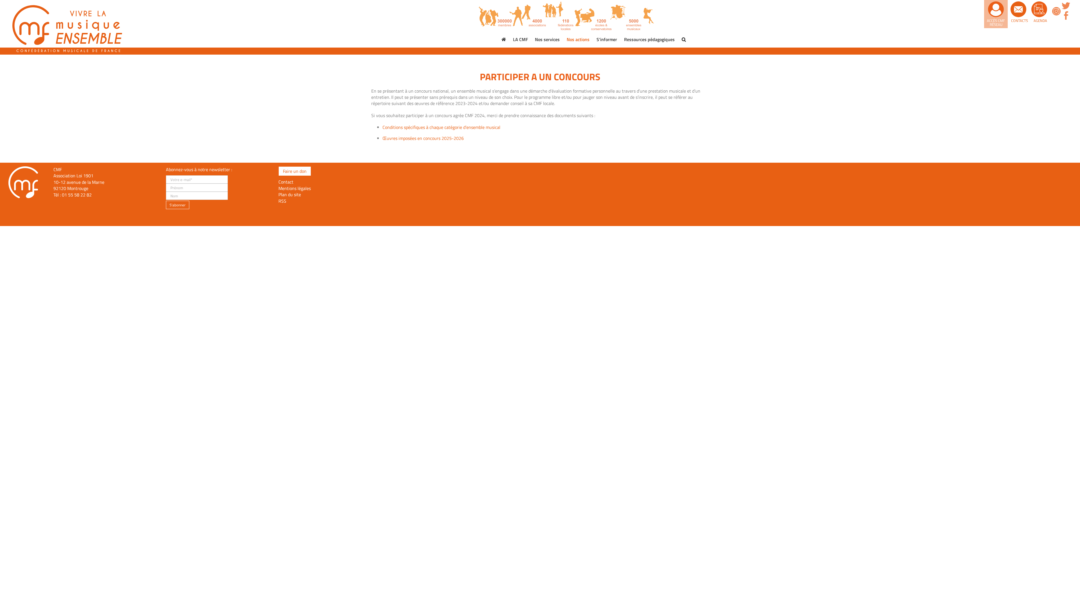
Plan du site (289, 194)
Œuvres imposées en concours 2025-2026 (423, 138)
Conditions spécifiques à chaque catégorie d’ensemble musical (441, 127)
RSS (282, 201)
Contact (285, 182)
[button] (684, 39)
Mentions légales (294, 188)
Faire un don (295, 171)
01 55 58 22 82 (77, 194)
